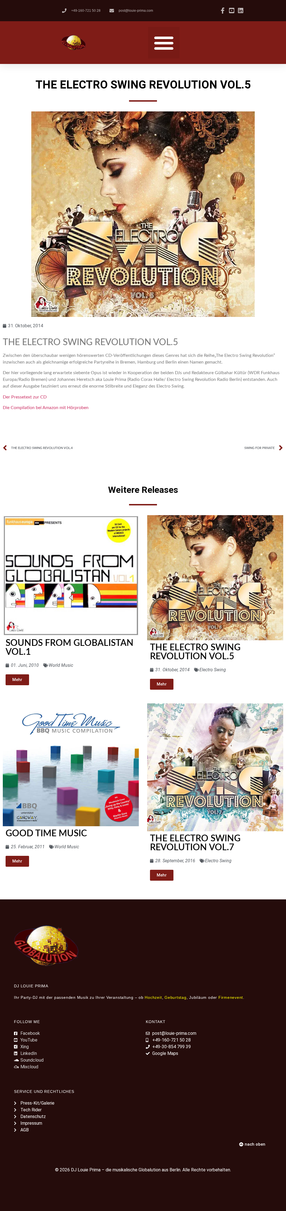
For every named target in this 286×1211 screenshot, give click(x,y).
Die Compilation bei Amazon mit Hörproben (46, 407)
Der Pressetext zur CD (25, 397)
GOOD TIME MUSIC (46, 833)
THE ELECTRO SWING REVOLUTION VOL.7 (195, 843)
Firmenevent (230, 997)
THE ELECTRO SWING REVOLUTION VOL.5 (195, 652)
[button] (164, 42)
